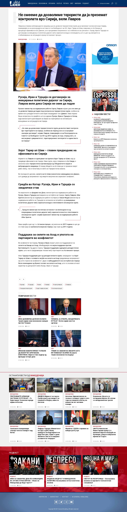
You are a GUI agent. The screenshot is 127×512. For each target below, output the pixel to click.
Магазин (78, 3)
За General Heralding (80, 497)
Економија (43, 3)
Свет (71, 3)
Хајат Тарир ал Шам (42, 288)
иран (39, 284)
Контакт (65, 497)
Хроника (52, 3)
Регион (66, 3)
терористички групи (26, 288)
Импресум (43, 497)
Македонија (32, 3)
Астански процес (57, 288)
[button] (5, 471)
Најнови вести (102, 114)
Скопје (59, 3)
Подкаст (85, 3)
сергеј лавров (58, 284)
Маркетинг (54, 497)
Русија (22, 284)
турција (31, 284)
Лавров (69, 284)
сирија (47, 284)
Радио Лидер (15, 3)
